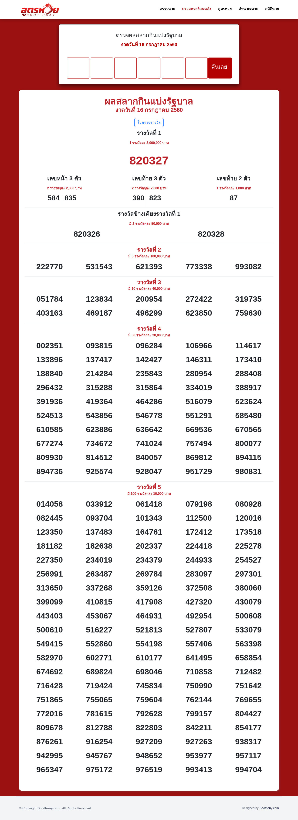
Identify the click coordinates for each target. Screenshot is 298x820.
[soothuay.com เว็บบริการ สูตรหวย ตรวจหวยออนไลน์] (40, 9)
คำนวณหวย (248, 9)
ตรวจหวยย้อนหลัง (196, 9)
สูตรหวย (225, 9)
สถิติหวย (272, 9)
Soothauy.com (269, 808)
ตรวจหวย (167, 9)
